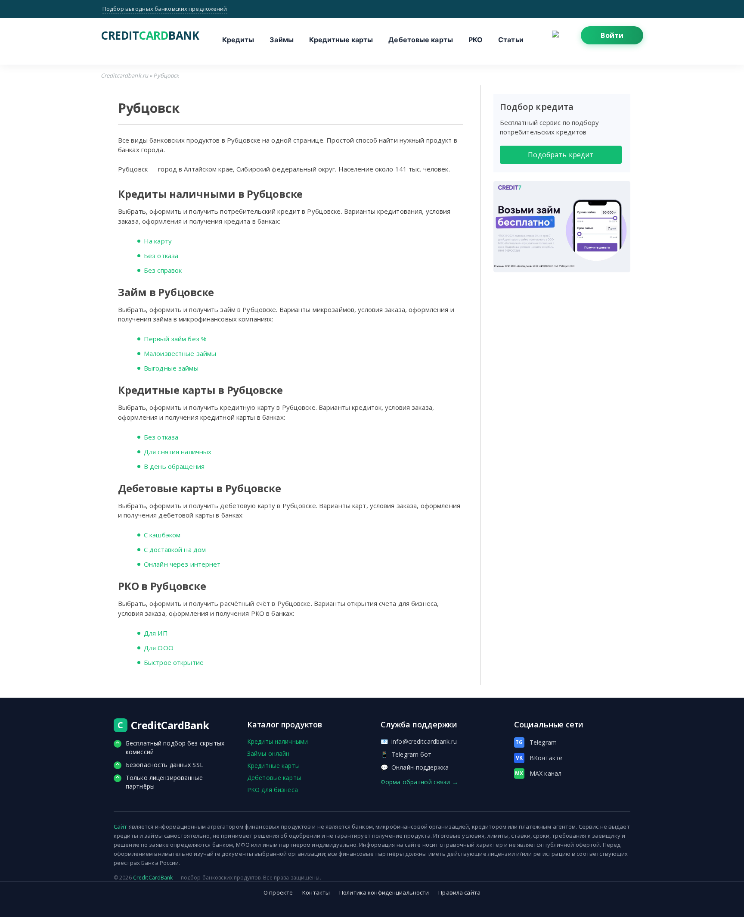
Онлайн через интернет (182, 564)
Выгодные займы (171, 368)
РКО (475, 39)
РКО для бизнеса (272, 790)
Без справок (163, 270)
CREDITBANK (144, 35)
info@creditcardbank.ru (419, 741)
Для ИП (156, 633)
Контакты (316, 892)
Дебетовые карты (420, 39)
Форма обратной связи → (419, 782)
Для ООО (159, 647)
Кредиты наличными (277, 741)
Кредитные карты (341, 39)
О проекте (278, 892)
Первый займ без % (175, 338)
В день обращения (174, 466)
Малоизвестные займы (180, 353)
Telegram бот (406, 754)
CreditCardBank (153, 877)
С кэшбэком (162, 534)
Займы (282, 39)
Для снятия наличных (177, 451)
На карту (158, 241)
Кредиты (238, 39)
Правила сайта (459, 892)
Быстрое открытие (174, 662)
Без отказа (161, 255)
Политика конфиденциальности (384, 892)
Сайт (120, 826)
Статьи (511, 39)
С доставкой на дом (175, 549)
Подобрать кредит (560, 154)
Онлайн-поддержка (415, 767)
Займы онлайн (268, 753)
